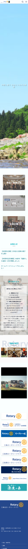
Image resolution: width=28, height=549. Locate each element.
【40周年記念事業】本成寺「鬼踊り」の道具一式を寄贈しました (14, 259)
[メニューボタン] (26, 2)
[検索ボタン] (22, 2)
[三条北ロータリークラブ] (5, 2)
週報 (4, 545)
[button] (2, 353)
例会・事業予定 (6, 542)
